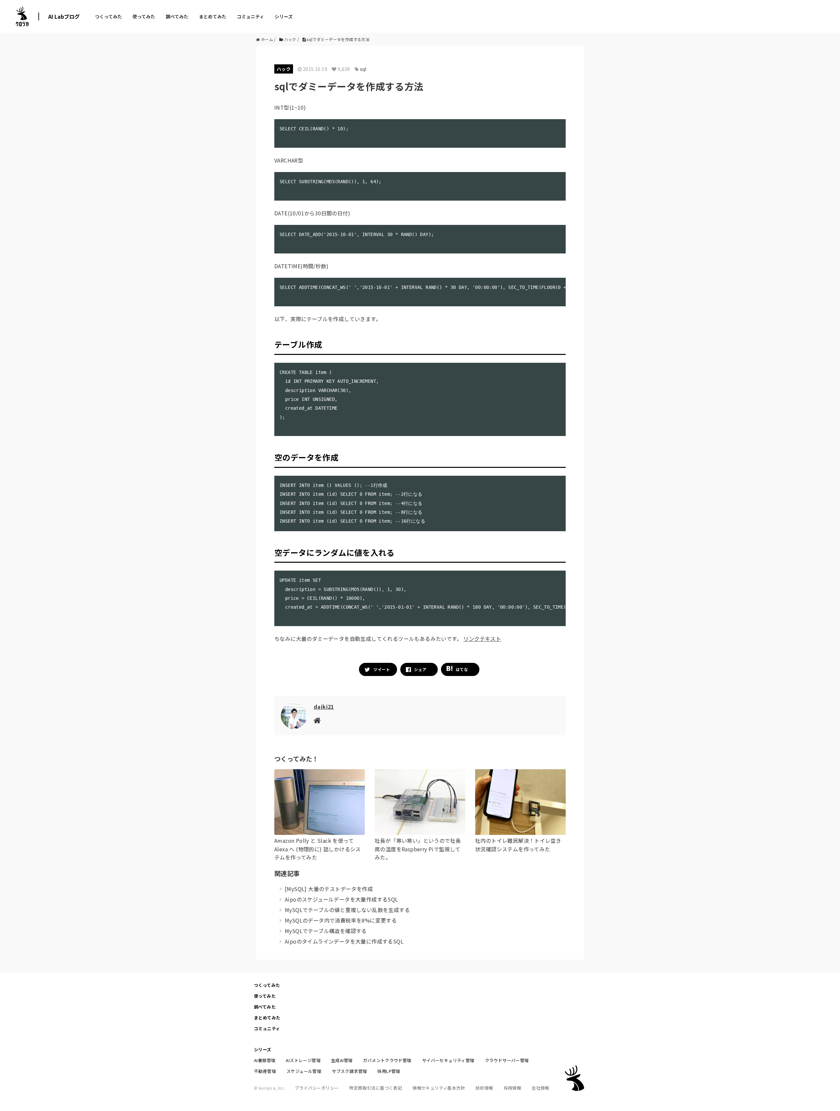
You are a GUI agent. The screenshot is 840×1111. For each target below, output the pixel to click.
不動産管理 (265, 1071)
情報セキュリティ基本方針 (438, 1088)
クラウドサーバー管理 (507, 1060)
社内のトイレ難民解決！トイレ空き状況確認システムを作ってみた (518, 845)
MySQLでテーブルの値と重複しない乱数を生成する (347, 910)
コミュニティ (250, 16)
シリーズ (284, 16)
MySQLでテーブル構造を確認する (326, 931)
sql (363, 69)
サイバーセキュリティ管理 (448, 1060)
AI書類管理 (264, 1060)
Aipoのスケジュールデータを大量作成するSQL (341, 899)
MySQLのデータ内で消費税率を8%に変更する (341, 920)
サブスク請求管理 (349, 1071)
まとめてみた (212, 16)
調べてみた (177, 16)
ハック (284, 69)
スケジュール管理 (303, 1071)
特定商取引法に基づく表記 (375, 1088)
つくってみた (108, 16)
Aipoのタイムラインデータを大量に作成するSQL (344, 941)
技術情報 (484, 1088)
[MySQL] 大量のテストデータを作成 (329, 889)
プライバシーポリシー (317, 1088)
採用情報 (512, 1088)
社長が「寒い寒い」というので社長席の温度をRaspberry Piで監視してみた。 (418, 849)
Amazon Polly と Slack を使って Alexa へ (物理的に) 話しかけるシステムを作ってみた (317, 849)
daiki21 (324, 706)
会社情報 (540, 1088)
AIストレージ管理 (303, 1060)
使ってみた (144, 16)
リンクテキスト (482, 639)
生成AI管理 (341, 1060)
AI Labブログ (64, 16)
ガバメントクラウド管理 (387, 1060)
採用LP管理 (388, 1071)
